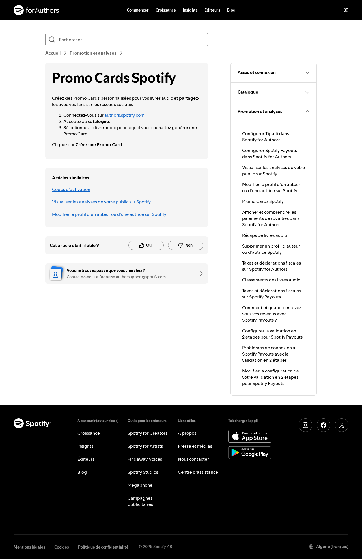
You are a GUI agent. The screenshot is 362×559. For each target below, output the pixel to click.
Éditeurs (212, 10)
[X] (341, 425)
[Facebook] (323, 425)
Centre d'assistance (198, 472)
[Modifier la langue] (346, 10)
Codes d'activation (71, 189)
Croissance (166, 10)
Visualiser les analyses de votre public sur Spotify (101, 202)
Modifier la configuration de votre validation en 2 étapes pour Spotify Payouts (270, 377)
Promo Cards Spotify (263, 201)
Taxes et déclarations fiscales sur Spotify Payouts (271, 293)
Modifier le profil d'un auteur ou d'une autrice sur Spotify (109, 214)
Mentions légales (29, 547)
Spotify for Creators (147, 433)
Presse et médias (195, 446)
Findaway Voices (145, 459)
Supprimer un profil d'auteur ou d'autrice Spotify (271, 249)
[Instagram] (305, 425)
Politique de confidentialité (103, 547)
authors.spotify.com (124, 115)
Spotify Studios (143, 472)
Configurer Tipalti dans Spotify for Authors (265, 136)
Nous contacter (193, 459)
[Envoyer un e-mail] (199, 273)
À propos (187, 433)
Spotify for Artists (145, 446)
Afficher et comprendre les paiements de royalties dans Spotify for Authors (270, 218)
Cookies (61, 547)
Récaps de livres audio (264, 235)
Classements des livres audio (271, 280)
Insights (190, 10)
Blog (231, 10)
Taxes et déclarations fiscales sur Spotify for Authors (271, 266)
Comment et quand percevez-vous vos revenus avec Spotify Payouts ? (272, 313)
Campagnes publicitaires (140, 501)
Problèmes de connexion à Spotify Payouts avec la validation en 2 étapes (268, 353)
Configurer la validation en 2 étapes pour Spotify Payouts (272, 334)
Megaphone (140, 485)
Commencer (138, 10)
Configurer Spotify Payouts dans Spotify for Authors (269, 153)
